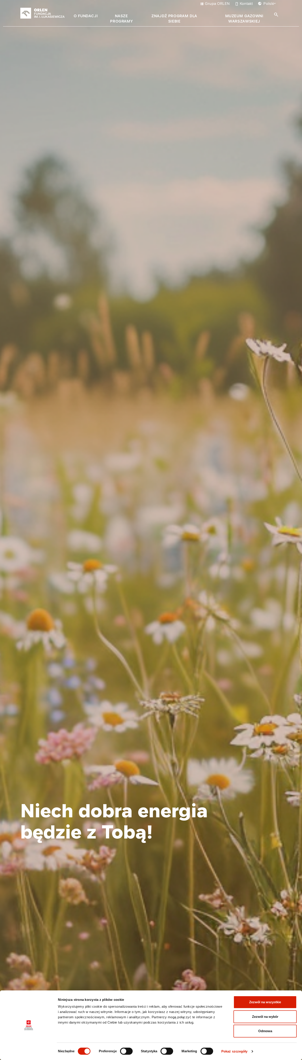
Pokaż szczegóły (234, 1051)
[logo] (42, 13)
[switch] (126, 1051)
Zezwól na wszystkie (265, 1002)
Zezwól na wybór (265, 1016)
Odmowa (265, 1031)
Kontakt (244, 3)
